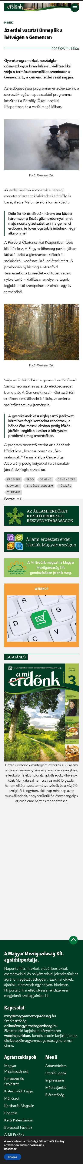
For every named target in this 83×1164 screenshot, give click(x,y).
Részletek (10, 1149)
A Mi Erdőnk (14, 1134)
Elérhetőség (54, 1094)
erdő (30, 479)
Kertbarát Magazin (19, 1105)
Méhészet (11, 1098)
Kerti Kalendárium (18, 1120)
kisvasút (13, 486)
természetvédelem (39, 486)
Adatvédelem (56, 1065)
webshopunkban (17, 1035)
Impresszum (54, 1080)
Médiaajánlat (55, 1087)
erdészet (13, 479)
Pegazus (10, 1113)
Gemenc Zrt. (67, 479)
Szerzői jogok (55, 1073)
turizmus (13, 492)
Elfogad (12, 1157)
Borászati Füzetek (18, 1127)
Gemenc (46, 479)
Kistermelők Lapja (18, 1091)
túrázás (65, 486)
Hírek (8, 22)
